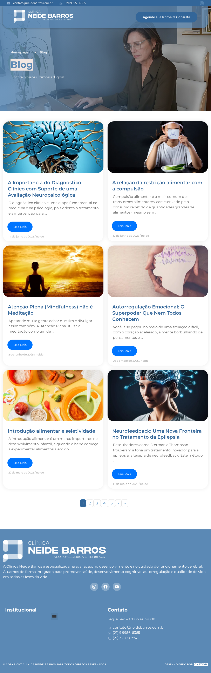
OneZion (201, 664)
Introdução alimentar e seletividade (51, 431)
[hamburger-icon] (123, 17)
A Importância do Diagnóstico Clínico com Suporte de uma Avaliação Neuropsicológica (44, 189)
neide (40, 236)
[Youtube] (117, 587)
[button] (54, 616)
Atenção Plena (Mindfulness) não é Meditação (50, 310)
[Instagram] (202, 3)
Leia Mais (20, 227)
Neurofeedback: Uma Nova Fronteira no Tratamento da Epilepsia (157, 434)
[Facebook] (105, 587)
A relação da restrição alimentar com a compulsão (157, 186)
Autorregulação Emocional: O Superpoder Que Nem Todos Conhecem (148, 313)
